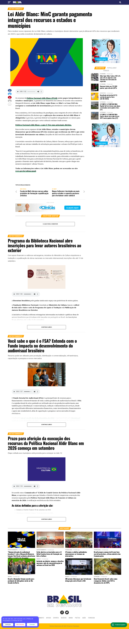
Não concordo (20, 624)
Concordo (32, 624)
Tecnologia (91, 618)
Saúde (84, 618)
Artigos (48, 618)
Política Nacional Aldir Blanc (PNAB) (42, 98)
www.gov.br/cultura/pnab (25, 171)
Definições (8, 624)
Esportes (56, 618)
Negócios (63, 618)
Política (77, 618)
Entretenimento (39, 618)
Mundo (71, 618)
